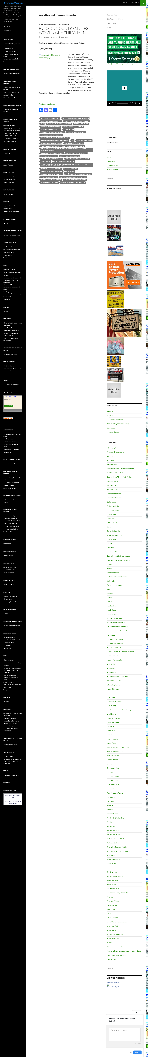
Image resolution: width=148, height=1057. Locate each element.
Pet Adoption (111, 797)
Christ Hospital (7, 209)
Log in (109, 157)
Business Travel (112, 481)
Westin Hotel (7, 258)
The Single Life (112, 905)
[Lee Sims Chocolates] (124, 322)
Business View (112, 485)
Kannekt (6, 275)
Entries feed (111, 161)
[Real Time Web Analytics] (8, 418)
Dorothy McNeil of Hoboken (73, 126)
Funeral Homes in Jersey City (12, 272)
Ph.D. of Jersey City (70, 168)
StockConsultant (10, 397)
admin (55, 37)
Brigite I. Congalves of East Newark (77, 121)
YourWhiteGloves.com (10, 141)
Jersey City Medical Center (11, 211)
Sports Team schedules (115, 876)
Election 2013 (112, 552)
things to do (111, 909)
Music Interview (112, 739)
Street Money (111, 884)
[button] (124, 88)
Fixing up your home (114, 585)
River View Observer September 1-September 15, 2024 (11, 287)
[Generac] (124, 275)
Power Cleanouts (8, 182)
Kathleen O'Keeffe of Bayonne (76, 153)
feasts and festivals (113, 573)
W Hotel (5, 223)
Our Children (111, 772)
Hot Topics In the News (47, 24)
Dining (109, 543)
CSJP (42, 124)
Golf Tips (110, 602)
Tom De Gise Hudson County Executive (73, 177)
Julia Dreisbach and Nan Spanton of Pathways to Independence (62, 146)
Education (110, 548)
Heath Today (111, 610)
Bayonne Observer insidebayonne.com (120, 469)
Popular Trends (112, 814)
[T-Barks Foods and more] (115, 299)
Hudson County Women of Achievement (54, 140)
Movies (109, 735)
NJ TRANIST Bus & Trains (11, 136)
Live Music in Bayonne (115, 701)
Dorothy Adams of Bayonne (50, 126)
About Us (125, 2)
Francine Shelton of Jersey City (51, 135)
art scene (110, 456)
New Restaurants (113, 755)
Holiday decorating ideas (116, 622)
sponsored (110, 868)
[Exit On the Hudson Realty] (114, 233)
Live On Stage (111, 706)
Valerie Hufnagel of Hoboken (51, 180)
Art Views (110, 460)
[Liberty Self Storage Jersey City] (115, 251)
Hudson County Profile (10, 133)
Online (109, 764)
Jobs (108, 693)
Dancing (110, 527)
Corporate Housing (9, 125)
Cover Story (111, 518)
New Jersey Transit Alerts (10, 385)
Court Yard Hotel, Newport (11, 249)
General (110, 597)
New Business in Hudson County (118, 747)
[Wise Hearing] (115, 375)
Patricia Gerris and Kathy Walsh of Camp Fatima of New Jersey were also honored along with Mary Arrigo (66, 165)
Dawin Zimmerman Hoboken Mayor (59, 124)
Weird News (7, 297)
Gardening (110, 593)
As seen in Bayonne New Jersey (118, 424)
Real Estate (111, 826)
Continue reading (47, 104)
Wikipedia (6, 299)
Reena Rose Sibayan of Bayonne (51, 171)
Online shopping (113, 768)
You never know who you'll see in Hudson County (124, 951)
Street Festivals (112, 880)
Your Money (111, 959)
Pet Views (110, 801)
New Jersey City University (11, 92)
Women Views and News (116, 947)
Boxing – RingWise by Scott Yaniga (119, 477)
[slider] (122, 103)
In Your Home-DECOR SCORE (118, 676)
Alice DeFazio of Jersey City (50, 118)
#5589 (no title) (112, 411)
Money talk (111, 731)
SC (66, 174)
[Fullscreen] (139, 103)
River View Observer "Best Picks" (119, 851)
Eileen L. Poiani (69, 129)
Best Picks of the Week (115, 473)
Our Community (63, 24)
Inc (73, 140)
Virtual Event (111, 930)
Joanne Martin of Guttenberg (51, 143)
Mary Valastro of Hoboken (70, 156)
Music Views (111, 743)
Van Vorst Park (7, 62)
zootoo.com (7, 153)
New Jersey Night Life (114, 751)
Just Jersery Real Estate (10, 354)
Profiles (109, 822)
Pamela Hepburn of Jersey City (63, 161)
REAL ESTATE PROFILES (115, 839)
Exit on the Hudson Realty (11, 330)
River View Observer (13, 3)
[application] (124, 88)
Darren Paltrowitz (113, 531)
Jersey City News (113, 689)
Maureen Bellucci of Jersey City (51, 158)
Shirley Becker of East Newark (80, 174)
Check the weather (9, 269)
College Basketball (113, 506)
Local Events (111, 714)
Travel (109, 913)
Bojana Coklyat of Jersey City (51, 121)
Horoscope (111, 635)
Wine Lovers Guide (113, 938)
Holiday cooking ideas (115, 618)
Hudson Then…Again (114, 660)
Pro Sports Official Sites (115, 818)
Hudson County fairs (114, 647)
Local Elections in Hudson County (119, 710)
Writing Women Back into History (73, 182)
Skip (130, 1052)
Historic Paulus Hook (9, 51)
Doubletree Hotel (8, 252)
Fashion (110, 568)
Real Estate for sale (113, 830)
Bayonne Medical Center (10, 206)
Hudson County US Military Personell (120, 652)
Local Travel (111, 726)
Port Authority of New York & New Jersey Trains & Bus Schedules (12, 280)
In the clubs (111, 664)
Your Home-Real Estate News (117, 955)
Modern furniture (8, 194)
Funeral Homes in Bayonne (11, 73)
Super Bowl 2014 (113, 889)
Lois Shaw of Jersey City (49, 156)
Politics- (110, 805)
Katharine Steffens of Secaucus (52, 153)
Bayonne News (112, 464)
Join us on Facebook (114, 432)
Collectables (111, 502)
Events (109, 564)
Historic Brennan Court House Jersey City (55, 137)
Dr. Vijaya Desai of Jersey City (51, 129)
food (108, 589)
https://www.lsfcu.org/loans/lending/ (120, 64)
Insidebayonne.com (114, 681)
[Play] (110, 103)
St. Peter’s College (8, 95)
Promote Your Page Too (113, 986)
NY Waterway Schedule (10, 139)
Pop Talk (110, 810)
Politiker (6, 311)
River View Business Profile (116, 847)
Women (110, 943)
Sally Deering (69, 171)
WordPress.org (112, 169)
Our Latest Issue (112, 780)
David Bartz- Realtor (9, 328)
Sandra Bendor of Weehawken (51, 174)
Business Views (112, 489)
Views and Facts (112, 926)
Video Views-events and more (117, 922)
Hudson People (112, 656)
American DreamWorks (115, 452)
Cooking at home (113, 510)
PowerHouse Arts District (11, 59)
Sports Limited (112, 872)
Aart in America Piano (10, 177)
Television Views (113, 901)
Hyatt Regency (7, 255)
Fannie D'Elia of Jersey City (76, 132)
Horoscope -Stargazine (115, 639)
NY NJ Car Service (8, 366)
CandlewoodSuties (9, 247)
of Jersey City (45, 161)
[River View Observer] (108, 985)
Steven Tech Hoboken (10, 98)
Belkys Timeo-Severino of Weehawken (76, 118)
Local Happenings (113, 718)
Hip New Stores (112, 614)
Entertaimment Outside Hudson (118, 556)
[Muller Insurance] (114, 361)
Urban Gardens (112, 918)
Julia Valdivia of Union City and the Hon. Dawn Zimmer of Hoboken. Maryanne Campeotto (64, 149)
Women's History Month (49, 182)
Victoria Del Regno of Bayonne (75, 180)
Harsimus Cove (8, 48)
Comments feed (112, 165)
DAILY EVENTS (112, 523)
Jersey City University (84, 140)
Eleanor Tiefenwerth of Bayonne (52, 132)
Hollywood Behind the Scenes (117, 627)
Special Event (111, 864)
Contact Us (135, 2)
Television (110, 897)
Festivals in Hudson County (116, 577)
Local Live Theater (113, 722)
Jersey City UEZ (8, 165)
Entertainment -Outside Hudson (118, 560)
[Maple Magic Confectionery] (115, 346)
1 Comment (65, 37)
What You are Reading (115, 934)
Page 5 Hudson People (115, 793)
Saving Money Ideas (114, 859)
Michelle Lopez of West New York (77, 158)
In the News (111, 668)
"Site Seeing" (111, 448)
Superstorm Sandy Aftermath (117, 893)
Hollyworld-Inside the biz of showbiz (120, 631)
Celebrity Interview (114, 494)
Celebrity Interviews (114, 498)
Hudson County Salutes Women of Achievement (63, 30)
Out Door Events (113, 785)
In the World (111, 672)
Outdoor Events (112, 789)
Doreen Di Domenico (81, 124)
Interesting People (113, 685)
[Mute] (135, 103)
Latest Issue (111, 697)
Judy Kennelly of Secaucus (74, 143)
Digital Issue (111, 539)
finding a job (111, 581)
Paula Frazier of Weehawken (51, 168)
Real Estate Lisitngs (113, 834)
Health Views (111, 606)
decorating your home (115, 535)
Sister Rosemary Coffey (49, 177)
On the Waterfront (113, 760)
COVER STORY (112, 514)
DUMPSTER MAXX (9, 179)
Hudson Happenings (116, 420)
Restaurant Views (113, 843)
